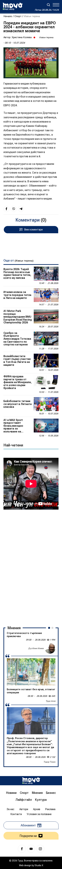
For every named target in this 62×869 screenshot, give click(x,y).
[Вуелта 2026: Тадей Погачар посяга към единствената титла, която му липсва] (46, 273)
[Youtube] (31, 849)
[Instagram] (40, 849)
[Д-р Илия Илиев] (50, 648)
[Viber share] (14, 209)
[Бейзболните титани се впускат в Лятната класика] (46, 404)
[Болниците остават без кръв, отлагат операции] (31, 671)
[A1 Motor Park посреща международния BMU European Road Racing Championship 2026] (46, 316)
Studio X (39, 865)
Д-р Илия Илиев (36, 648)
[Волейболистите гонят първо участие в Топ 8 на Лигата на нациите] (46, 360)
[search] (48, 4)
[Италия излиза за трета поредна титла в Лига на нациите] (46, 295)
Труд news (50, 701)
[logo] (12, 6)
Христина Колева (22, 37)
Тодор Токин (49, 762)
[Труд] (31, 780)
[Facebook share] (6, 209)
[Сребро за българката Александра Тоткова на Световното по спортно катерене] (46, 338)
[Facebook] (22, 849)
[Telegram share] (21, 209)
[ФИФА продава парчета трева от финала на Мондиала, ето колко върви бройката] (46, 382)
